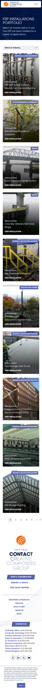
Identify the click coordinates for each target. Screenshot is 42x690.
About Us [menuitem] (19, 610)
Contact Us (21, 624)
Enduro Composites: (13, 638)
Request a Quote (19, 583)
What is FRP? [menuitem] (19, 607)
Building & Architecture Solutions (25, 241)
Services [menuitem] (19, 603)
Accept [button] (21, 685)
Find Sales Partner (19, 588)
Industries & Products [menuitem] (19, 600)
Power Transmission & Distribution (24, 102)
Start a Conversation (21, 577)
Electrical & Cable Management (26, 56)
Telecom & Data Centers (29, 287)
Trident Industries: (12, 649)
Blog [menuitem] (19, 614)
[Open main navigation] (36, 4)
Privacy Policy (18, 680)
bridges (34, 148)
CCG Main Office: (12, 631)
